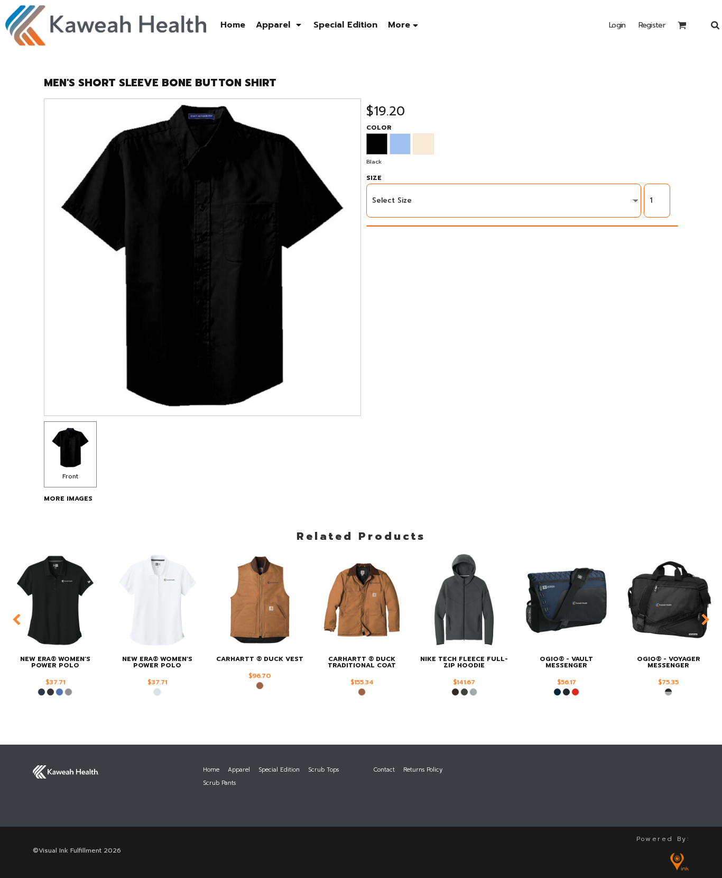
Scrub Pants (219, 783)
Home (211, 769)
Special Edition (279, 769)
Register (651, 25)
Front (70, 476)
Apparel (239, 769)
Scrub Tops (323, 769)
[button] (279, 25)
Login (617, 25)
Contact (384, 769)
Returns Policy (422, 769)
